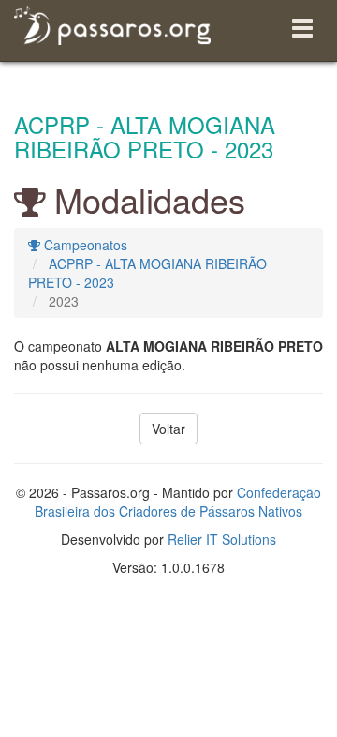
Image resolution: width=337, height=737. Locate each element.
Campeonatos (83, 244)
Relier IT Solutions (222, 539)
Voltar (168, 428)
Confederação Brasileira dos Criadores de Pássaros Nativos (178, 501)
